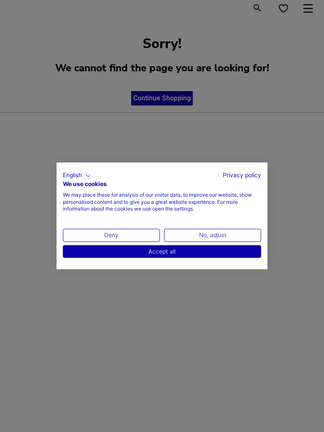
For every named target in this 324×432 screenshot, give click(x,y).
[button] (77, 175)
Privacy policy (242, 175)
